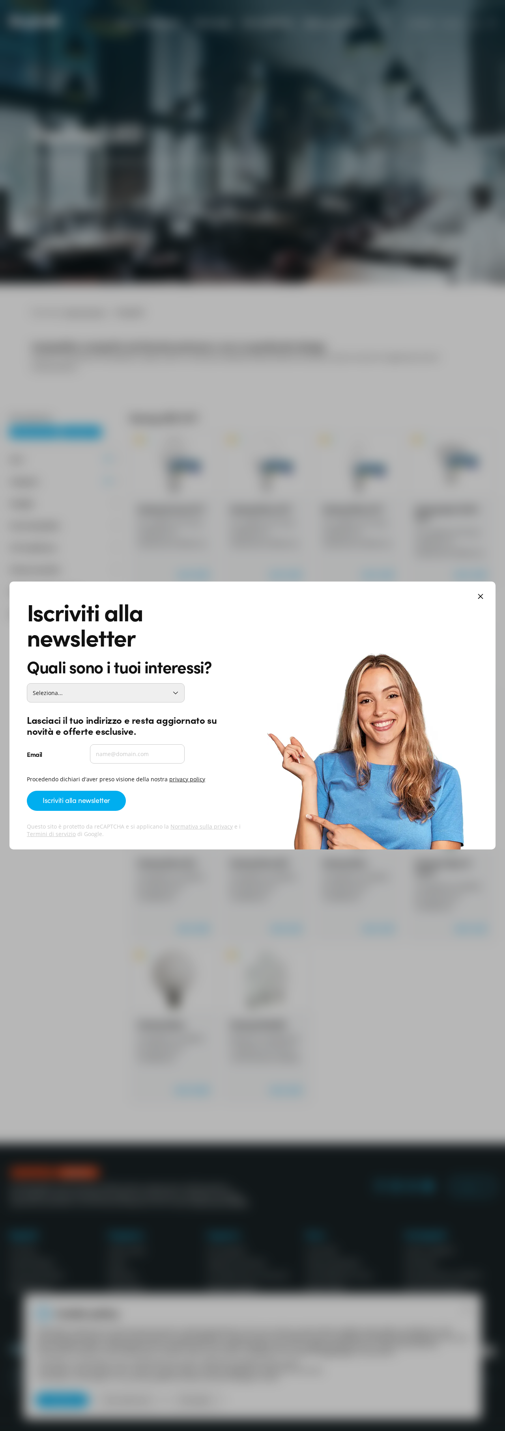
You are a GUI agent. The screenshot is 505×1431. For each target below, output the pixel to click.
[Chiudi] (480, 597)
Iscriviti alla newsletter (76, 800)
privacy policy (187, 779)
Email (34, 754)
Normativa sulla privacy (201, 826)
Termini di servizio (51, 834)
